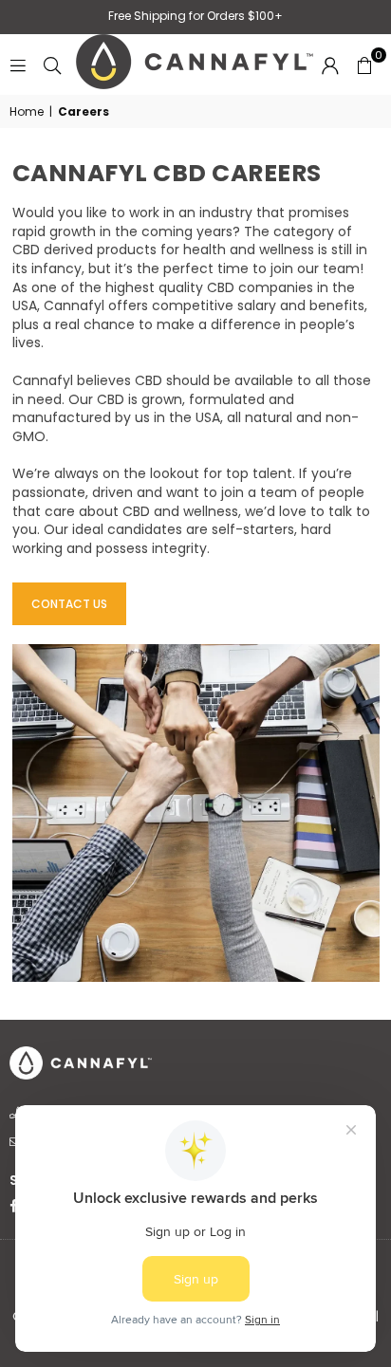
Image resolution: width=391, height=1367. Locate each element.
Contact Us (69, 604)
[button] (364, 64)
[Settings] (330, 64)
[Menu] (18, 64)
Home (26, 112)
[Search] (52, 64)
